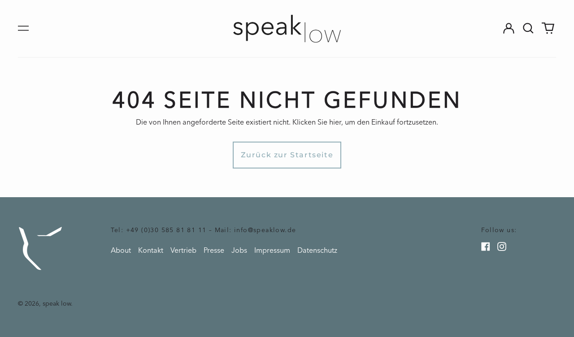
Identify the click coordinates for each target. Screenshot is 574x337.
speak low (57, 303)
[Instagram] (501, 246)
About (121, 250)
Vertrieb (183, 250)
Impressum (272, 250)
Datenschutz (317, 250)
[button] (528, 28)
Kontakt (150, 250)
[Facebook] (485, 246)
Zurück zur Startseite (287, 155)
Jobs (239, 250)
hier (335, 122)
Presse (214, 250)
